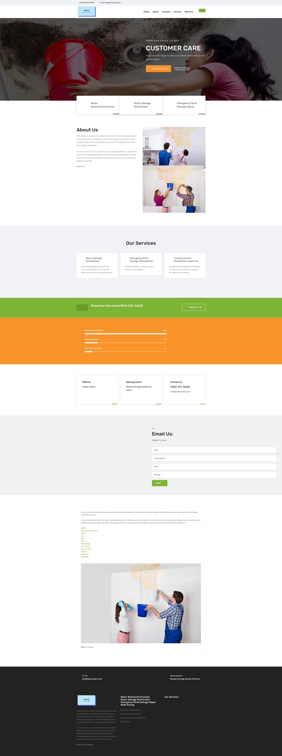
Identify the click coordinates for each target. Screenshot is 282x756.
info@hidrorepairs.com (180, 391)
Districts (189, 12)
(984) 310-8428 (182, 68)
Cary (82, 536)
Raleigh (83, 528)
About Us (81, 167)
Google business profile (89, 531)
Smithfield (84, 554)
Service (177, 12)
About (156, 12)
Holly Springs (85, 544)
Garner (83, 533)
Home (146, 12)
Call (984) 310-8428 (86, 3)
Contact (166, 12)
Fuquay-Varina (86, 549)
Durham (84, 552)
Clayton (84, 541)
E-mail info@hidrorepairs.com (110, 3)
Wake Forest (85, 546)
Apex (83, 538)
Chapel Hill (84, 557)
